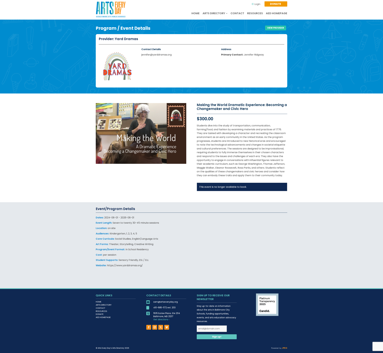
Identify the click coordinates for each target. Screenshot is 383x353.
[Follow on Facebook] (148, 327)
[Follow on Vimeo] (166, 327)
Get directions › (161, 319)
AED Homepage (103, 317)
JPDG (284, 348)
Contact (100, 308)
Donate (100, 314)
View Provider (275, 27)
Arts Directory (103, 304)
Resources (101, 311)
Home (98, 301)
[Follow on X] (160, 327)
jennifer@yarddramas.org (156, 54)
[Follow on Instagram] (154, 327)
